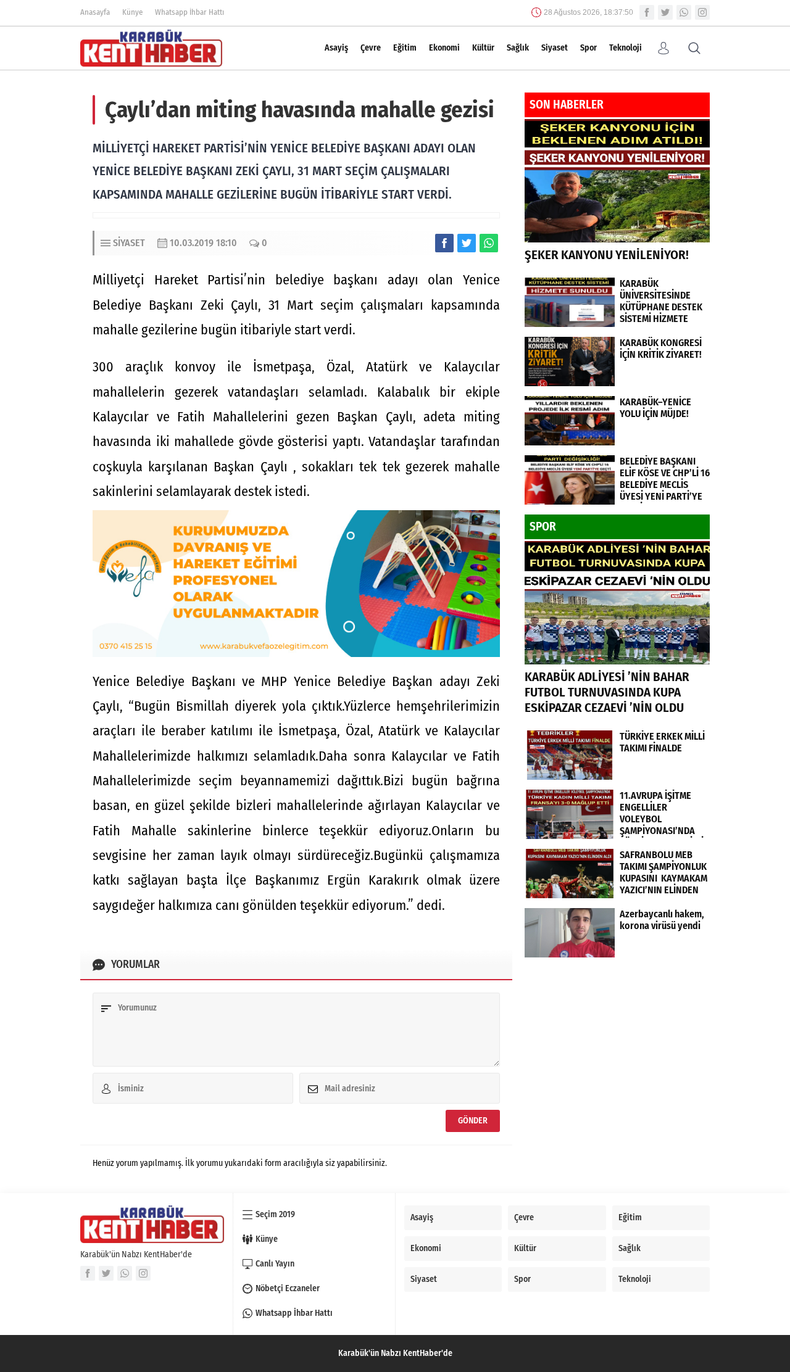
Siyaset (554, 48)
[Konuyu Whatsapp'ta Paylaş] (489, 243)
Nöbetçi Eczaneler (288, 1288)
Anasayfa (95, 12)
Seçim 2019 (275, 1214)
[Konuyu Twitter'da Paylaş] (466, 243)
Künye (132, 12)
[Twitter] (665, 12)
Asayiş (336, 48)
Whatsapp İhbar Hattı (189, 12)
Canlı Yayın (275, 1263)
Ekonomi (444, 48)
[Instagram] (702, 12)
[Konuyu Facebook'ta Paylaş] (444, 243)
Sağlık (518, 48)
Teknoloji (625, 48)
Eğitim (405, 48)
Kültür (483, 48)
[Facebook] (646, 12)
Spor (588, 48)
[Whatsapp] (683, 12)
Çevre (370, 48)
